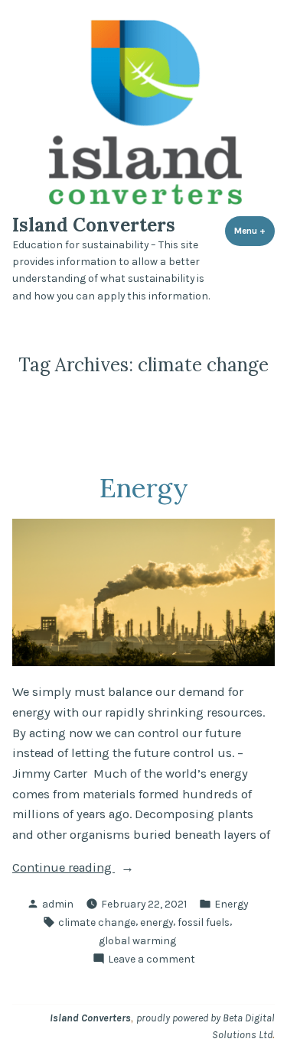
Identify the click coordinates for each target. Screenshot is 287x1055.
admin (57, 904)
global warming (137, 940)
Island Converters (93, 225)
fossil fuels (204, 922)
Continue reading (88, 867)
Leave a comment (151, 959)
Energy (143, 487)
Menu (254, 230)
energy (156, 922)
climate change (96, 922)
